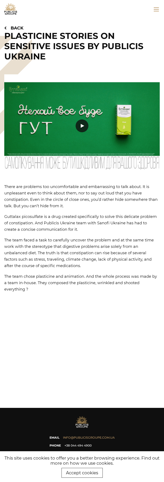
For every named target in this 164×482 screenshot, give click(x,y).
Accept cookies (82, 472)
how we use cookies (91, 463)
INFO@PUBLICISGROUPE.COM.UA (89, 437)
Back (17, 28)
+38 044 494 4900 (78, 445)
